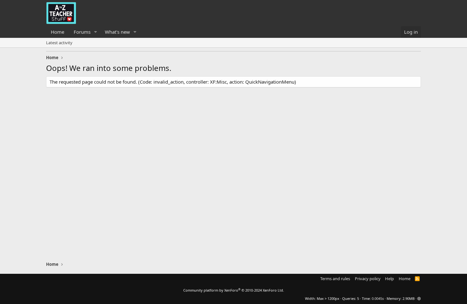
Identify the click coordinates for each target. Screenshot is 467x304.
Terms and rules (335, 278)
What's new (117, 32)
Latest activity (59, 42)
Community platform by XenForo (233, 290)
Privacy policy (368, 278)
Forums (82, 32)
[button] (95, 32)
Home (57, 32)
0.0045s (378, 298)
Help (389, 278)
